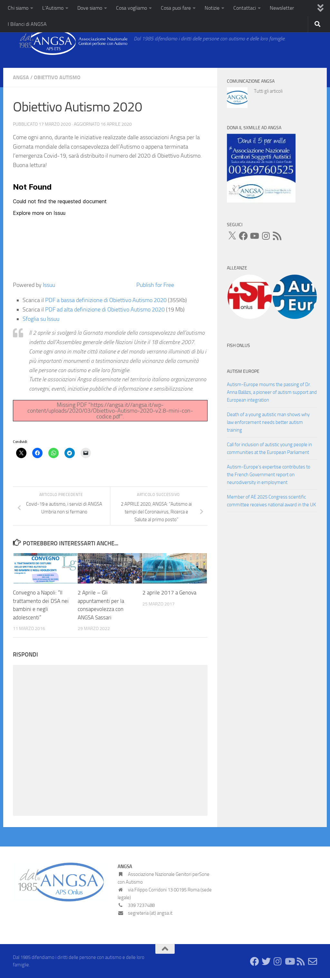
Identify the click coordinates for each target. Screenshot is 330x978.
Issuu (49, 285)
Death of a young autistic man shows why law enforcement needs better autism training (268, 422)
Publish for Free (155, 285)
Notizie (212, 8)
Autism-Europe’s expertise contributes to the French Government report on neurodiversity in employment (268, 474)
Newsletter (282, 8)
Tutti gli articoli (268, 91)
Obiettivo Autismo (57, 77)
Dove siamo (89, 8)
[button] (249, 297)
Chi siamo (18, 8)
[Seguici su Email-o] (312, 961)
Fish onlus (238, 345)
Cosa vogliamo (131, 8)
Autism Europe (243, 371)
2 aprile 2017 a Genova (169, 592)
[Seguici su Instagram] (277, 961)
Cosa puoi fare (176, 8)
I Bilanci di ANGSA (27, 24)
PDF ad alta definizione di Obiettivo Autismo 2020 (105, 309)
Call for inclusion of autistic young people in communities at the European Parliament (269, 448)
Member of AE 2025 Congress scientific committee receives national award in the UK (271, 501)
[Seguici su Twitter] (266, 961)
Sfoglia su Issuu (41, 318)
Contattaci (244, 8)
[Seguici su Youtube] (289, 961)
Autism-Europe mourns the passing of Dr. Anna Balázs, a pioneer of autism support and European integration (272, 392)
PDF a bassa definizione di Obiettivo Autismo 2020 (106, 300)
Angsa (21, 77)
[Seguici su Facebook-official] (254, 961)
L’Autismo (52, 8)
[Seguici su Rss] (301, 961)
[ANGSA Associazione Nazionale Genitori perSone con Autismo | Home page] (70, 42)
